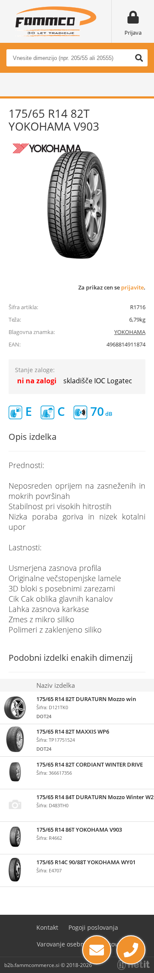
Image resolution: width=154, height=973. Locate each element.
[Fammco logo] (55, 21)
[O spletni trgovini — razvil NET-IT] (133, 965)
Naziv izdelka (55, 685)
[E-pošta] (96, 949)
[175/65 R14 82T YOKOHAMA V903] (77, 205)
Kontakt (47, 927)
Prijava (133, 32)
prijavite (132, 287)
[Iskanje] (139, 57)
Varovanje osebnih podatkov (77, 944)
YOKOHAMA (129, 332)
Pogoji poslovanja (93, 927)
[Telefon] (130, 949)
